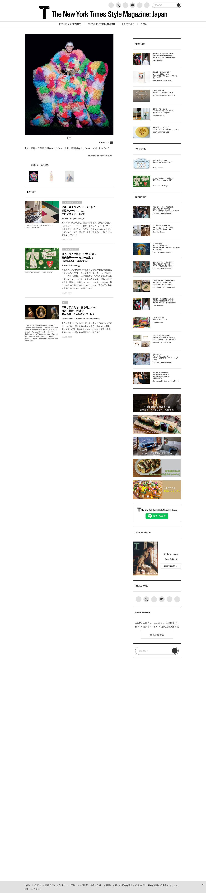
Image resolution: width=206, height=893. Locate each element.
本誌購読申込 (171, 566)
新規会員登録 (157, 634)
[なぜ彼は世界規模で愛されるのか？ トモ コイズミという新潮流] (69, 165)
